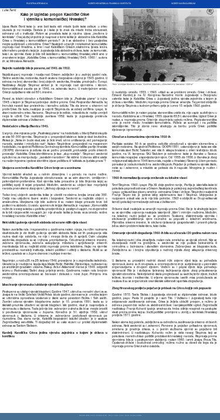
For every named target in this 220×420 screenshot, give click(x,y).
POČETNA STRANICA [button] (37, 3)
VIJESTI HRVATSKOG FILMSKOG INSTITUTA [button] (109, 3)
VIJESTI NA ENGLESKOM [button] (183, 3)
